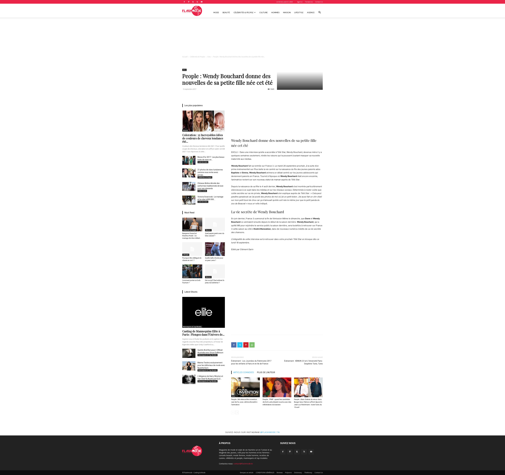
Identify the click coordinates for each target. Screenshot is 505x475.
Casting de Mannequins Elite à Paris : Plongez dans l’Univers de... (203, 332)
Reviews (280, 472)
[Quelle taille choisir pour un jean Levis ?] (215, 249)
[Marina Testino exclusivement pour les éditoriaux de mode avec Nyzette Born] (188, 366)
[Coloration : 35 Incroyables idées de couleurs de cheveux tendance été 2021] (203, 121)
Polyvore (288, 472)
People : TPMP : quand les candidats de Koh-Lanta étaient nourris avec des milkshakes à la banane (277, 402)
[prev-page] (232, 412)
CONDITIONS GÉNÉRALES (265, 472)
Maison (287, 12)
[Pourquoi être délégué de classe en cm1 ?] (192, 249)
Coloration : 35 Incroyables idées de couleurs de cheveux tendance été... (202, 138)
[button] (319, 12)
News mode (202, 191)
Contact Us (319, 2)
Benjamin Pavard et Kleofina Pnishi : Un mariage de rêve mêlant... (191, 235)
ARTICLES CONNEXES (243, 372)
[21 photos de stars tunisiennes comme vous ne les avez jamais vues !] (188, 173)
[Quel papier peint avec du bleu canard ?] (215, 224)
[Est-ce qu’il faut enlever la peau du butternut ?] (215, 271)
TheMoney (308, 472)
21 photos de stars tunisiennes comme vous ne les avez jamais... (210, 172)
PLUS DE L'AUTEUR (266, 372)
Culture (263, 12)
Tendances (309, 2)
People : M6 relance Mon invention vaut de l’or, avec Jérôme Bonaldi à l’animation (244, 402)
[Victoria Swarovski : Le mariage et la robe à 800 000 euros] (188, 200)
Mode (216, 12)
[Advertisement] (252, 37)
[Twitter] (197, 2)
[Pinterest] (189, 2)
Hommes (275, 12)
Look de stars (203, 162)
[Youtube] (202, 2)
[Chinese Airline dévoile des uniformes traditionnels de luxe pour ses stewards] (188, 186)
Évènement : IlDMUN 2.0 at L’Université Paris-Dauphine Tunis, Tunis (303, 362)
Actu (209, 57)
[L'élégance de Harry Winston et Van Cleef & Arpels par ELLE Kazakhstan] (188, 379)
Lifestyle (298, 12)
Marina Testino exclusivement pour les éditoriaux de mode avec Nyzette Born (211, 365)
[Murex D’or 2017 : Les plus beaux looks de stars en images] (188, 160)
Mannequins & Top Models (192, 327)
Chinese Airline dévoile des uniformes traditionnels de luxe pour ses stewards (210, 186)
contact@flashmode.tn (243, 463)
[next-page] (237, 412)
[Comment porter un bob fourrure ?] (192, 271)
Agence (299, 2)
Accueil (185, 57)
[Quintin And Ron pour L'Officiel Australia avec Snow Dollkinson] (188, 353)
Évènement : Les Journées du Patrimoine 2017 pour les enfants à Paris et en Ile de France (251, 362)
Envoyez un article (246, 472)
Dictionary (298, 472)
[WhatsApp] (252, 345)
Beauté (226, 12)
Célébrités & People (243, 12)
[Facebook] (184, 2)
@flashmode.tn (270, 432)
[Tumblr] (193, 2)
